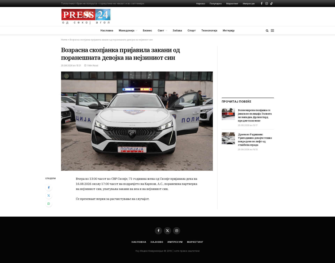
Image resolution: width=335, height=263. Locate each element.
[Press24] (86, 16)
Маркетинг (232, 3)
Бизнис (147, 30)
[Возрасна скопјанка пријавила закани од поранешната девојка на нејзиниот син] (137, 121)
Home (64, 39)
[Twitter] (48, 195)
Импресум (249, 3)
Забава (177, 30)
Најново (200, 3)
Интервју (228, 30)
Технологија (209, 30)
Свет (161, 30)
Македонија (126, 30)
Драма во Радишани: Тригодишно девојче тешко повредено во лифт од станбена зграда (255, 139)
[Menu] (272, 31)
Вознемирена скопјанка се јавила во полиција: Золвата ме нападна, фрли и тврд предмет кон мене (255, 115)
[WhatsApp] (48, 203)
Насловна (106, 30)
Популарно (216, 3)
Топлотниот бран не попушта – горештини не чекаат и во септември (102, 3)
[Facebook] (48, 187)
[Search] (267, 31)
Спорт (192, 30)
